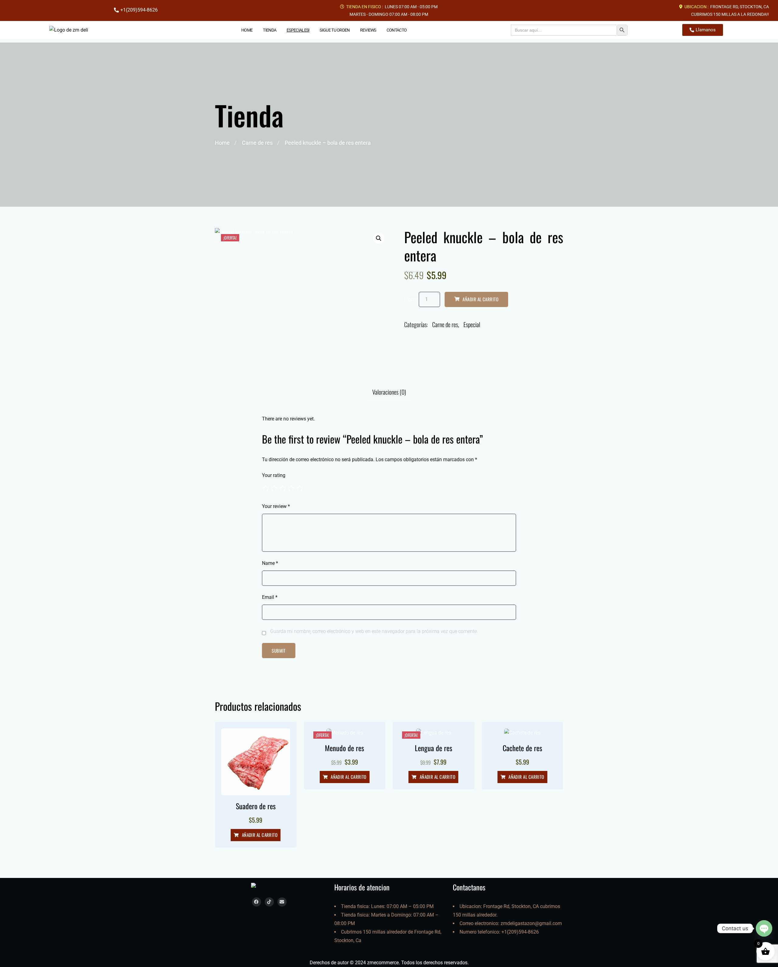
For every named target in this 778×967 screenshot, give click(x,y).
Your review (276, 506)
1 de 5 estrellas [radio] (265, 488)
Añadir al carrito (480, 299)
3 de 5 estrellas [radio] (282, 488)
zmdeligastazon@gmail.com (531, 923)
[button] (378, 238)
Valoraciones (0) (389, 391)
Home (247, 30)
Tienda (269, 30)
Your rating (273, 475)
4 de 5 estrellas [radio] (291, 488)
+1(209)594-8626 (520, 932)
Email (269, 597)
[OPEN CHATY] (764, 928)
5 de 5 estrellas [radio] (299, 488)
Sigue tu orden (334, 30)
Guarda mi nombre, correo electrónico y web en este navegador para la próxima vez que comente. (374, 631)
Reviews (368, 30)
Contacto (397, 30)
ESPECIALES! (298, 30)
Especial (471, 324)
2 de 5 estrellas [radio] (274, 488)
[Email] (282, 902)
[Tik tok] (269, 902)
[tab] (389, 392)
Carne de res (257, 143)
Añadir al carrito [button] (260, 834)
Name (270, 563)
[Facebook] (256, 902)
